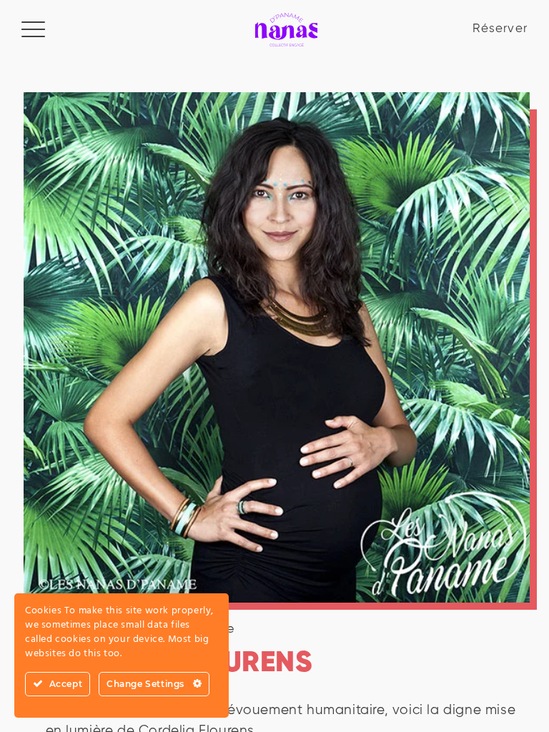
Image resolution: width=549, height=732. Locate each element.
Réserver (500, 29)
